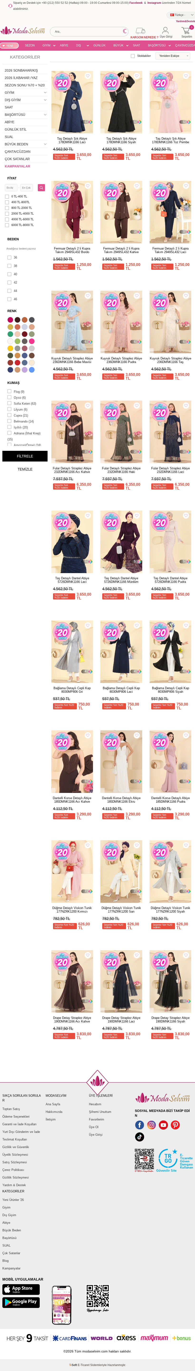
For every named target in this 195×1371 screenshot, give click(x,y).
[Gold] (11, 349)
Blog (5, 1261)
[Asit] (11, 327)
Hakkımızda (54, 1112)
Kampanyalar (11, 1268)
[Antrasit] (32, 320)
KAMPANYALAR (17, 166)
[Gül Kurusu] (25, 349)
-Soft (73, 1365)
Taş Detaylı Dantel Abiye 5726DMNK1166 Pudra (170, 580)
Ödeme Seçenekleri (15, 1116)
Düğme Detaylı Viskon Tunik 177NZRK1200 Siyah (170, 909)
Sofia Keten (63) (25, 403)
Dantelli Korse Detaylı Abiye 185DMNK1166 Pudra (170, 799)
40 (15, 274)
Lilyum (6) (20, 409)
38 (15, 266)
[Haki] (11, 356)
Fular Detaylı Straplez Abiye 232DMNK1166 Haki (121, 470)
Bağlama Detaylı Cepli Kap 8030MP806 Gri (72, 689)
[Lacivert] (11, 370)
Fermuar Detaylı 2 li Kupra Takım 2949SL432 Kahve (121, 250)
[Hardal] (18, 356)
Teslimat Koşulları (14, 1139)
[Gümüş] (32, 349)
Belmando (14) (24, 421)
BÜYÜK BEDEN (118, 46)
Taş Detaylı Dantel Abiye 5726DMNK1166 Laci (72, 580)
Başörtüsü (9, 1238)
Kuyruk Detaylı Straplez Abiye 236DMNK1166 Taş (170, 360)
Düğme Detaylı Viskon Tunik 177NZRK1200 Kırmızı (72, 909)
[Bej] (32, 327)
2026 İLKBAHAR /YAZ (21, 78)
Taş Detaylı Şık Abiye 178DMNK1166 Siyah (121, 140)
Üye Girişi (95, 1134)
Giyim (6, 1207)
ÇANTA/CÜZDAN (17, 151)
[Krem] (32, 363)
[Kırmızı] (18, 363)
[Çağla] (32, 334)
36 (15, 257)
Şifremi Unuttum (100, 1112)
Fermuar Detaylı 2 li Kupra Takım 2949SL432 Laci (170, 250)
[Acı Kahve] (18, 320)
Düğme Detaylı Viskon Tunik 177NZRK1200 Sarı (121, 909)
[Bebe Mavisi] (25, 327)
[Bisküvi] (18, 334)
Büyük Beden (11, 1230)
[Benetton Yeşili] (11, 334)
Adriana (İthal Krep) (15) (23, 436)
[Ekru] (11, 341)
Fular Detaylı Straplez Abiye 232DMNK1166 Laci (170, 470)
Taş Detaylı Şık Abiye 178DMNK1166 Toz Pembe (170, 140)
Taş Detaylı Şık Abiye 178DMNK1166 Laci (72, 140)
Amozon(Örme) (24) (27, 445)
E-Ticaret (83, 1365)
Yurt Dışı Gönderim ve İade (21, 1132)
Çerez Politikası (13, 1170)
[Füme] (25, 341)
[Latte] (18, 370)
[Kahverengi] (32, 356)
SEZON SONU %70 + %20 (30, 46)
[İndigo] (25, 356)
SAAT (136, 45)
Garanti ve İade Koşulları (19, 1124)
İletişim (51, 1119)
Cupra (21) (21, 415)
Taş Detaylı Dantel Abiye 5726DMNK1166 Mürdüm (121, 580)
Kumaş (13, 383)
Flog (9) (19, 391)
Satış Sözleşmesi (14, 1162)
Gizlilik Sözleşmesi (15, 1177)
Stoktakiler (144, 56)
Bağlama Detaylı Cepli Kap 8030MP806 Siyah (170, 689)
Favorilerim (96, 1119)
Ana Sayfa (53, 1104)
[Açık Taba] (25, 320)
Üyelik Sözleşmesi (15, 1154)
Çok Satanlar (11, 1253)
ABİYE (64, 45)
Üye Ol (93, 1127)
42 (15, 282)
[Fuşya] (32, 341)
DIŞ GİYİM (80, 46)
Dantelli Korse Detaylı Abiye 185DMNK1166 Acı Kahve (72, 799)
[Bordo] (25, 334)
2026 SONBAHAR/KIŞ (21, 70)
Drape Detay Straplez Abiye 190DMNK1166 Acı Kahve (72, 1019)
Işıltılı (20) (21, 427)
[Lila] (25, 370)
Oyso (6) (20, 397)
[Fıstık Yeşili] (18, 341)
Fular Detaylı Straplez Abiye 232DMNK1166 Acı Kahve (72, 470)
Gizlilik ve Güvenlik (15, 1147)
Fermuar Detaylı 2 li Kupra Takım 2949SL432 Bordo (72, 250)
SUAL (9, 137)
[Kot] (25, 363)
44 (15, 291)
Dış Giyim (9, 1215)
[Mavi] (32, 370)
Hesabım (95, 1104)
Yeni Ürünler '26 (13, 1200)
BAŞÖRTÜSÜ (157, 45)
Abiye (6, 1222)
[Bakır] (18, 327)
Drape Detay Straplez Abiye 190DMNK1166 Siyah (170, 1019)
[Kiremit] (11, 363)
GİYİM (46, 45)
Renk (12, 311)
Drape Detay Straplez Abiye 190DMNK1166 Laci (121, 1019)
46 (15, 299)
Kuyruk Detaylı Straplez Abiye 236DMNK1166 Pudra (121, 360)
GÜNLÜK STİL (99, 46)
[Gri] (18, 349)
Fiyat (12, 178)
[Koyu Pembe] (11, 320)
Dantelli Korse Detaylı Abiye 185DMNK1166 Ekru (121, 799)
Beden (13, 239)
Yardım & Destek (14, 1185)
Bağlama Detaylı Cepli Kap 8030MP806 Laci (121, 689)
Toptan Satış (11, 1109)
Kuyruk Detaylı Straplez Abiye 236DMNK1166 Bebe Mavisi (72, 360)
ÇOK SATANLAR (17, 159)
